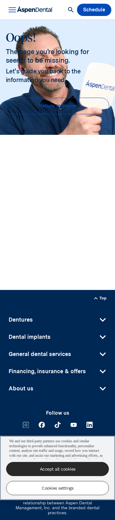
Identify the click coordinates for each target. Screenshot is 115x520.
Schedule (94, 10)
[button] (11, 9)
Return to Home (57, 106)
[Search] (71, 10)
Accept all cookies (57, 469)
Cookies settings (57, 488)
